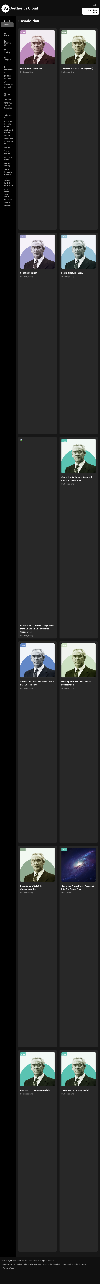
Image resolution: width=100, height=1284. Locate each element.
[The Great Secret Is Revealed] (78, 1069)
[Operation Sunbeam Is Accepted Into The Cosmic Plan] (78, 456)
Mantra (7, 147)
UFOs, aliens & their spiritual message (8, 194)
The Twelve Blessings (8, 105)
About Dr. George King (12, 1264)
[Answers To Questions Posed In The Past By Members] (37, 660)
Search (7, 20)
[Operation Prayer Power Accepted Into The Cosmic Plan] (78, 864)
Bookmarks (8, 69)
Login (94, 5)
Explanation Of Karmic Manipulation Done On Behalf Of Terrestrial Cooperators (37, 628)
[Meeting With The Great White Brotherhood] (78, 660)
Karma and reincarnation (8, 141)
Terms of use (8, 1268)
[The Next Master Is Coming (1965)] (78, 47)
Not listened (7, 77)
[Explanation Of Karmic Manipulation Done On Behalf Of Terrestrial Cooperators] (37, 530)
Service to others (8, 158)
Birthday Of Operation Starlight (35, 1090)
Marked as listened (8, 84)
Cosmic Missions (7, 204)
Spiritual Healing (7, 164)
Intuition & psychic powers (8, 132)
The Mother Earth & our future (8, 182)
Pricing (7, 51)
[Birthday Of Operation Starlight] (37, 1069)
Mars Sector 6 (66, 892)
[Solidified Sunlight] (37, 251)
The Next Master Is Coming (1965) (77, 68)
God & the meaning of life (8, 124)
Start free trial (92, 11)
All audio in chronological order (65, 1264)
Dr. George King (26, 72)
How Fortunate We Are (31, 68)
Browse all (7, 43)
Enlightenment (8, 116)
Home (6, 34)
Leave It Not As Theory (72, 273)
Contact (84, 1264)
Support (7, 58)
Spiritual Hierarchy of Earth (8, 172)
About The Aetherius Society (36, 1264)
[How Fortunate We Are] (37, 47)
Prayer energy (7, 152)
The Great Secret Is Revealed (75, 1090)
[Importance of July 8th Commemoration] (37, 864)
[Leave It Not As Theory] (78, 251)
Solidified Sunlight (28, 273)
